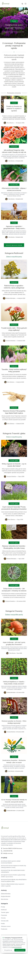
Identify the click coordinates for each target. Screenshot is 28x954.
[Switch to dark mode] (22, 3)
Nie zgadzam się (8, 950)
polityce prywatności (16, 947)
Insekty (3, 923)
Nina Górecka (4, 899)
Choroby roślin (14, 184)
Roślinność (14, 282)
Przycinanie (4, 915)
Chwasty (14, 102)
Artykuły (4, 858)
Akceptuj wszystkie (20, 950)
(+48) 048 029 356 (7, 851)
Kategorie (4, 903)
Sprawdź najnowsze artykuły (14, 245)
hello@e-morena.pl (8, 853)
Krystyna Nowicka (5, 896)
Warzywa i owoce (5, 926)
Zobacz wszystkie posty (14, 257)
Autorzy (4, 890)
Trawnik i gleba (14, 460)
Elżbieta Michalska (5, 893)
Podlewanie (14, 146)
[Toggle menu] (25, 3)
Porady (14, 21)
